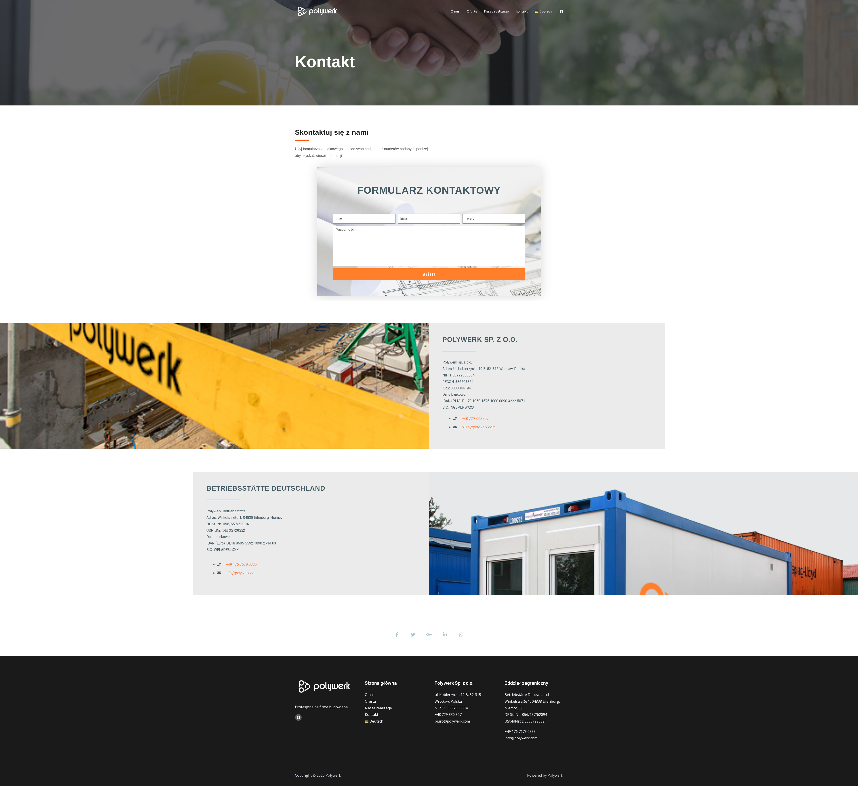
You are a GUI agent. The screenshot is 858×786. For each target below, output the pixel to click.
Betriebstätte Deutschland (527, 694)
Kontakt (522, 11)
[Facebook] (561, 11)
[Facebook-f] (397, 634)
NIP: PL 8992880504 (451, 708)
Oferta (472, 11)
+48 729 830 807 (475, 418)
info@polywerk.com (242, 573)
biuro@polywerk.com (479, 427)
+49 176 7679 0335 (241, 564)
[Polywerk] (317, 10)
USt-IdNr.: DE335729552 (525, 721)
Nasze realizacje (496, 11)
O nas (455, 11)
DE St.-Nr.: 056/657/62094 (526, 714)
